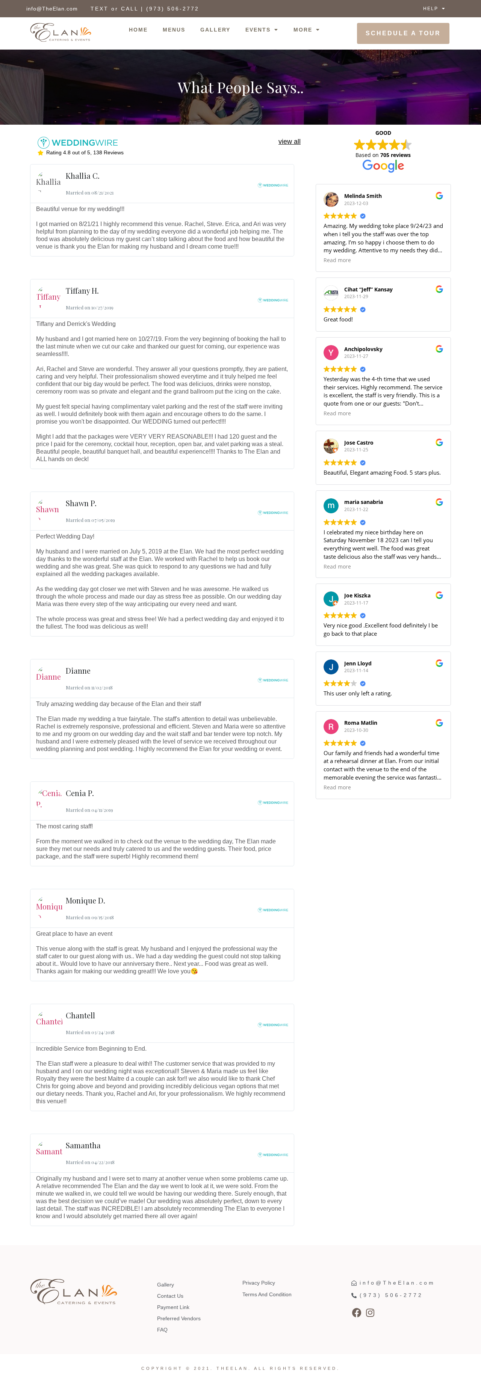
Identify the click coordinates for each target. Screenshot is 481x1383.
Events (258, 30)
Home (138, 30)
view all (289, 141)
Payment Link (173, 1307)
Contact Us (170, 1296)
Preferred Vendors (179, 1318)
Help (430, 8)
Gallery (215, 30)
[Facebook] (357, 1312)
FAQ (162, 1330)
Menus (174, 30)
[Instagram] (370, 1312)
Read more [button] (337, 260)
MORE (302, 30)
